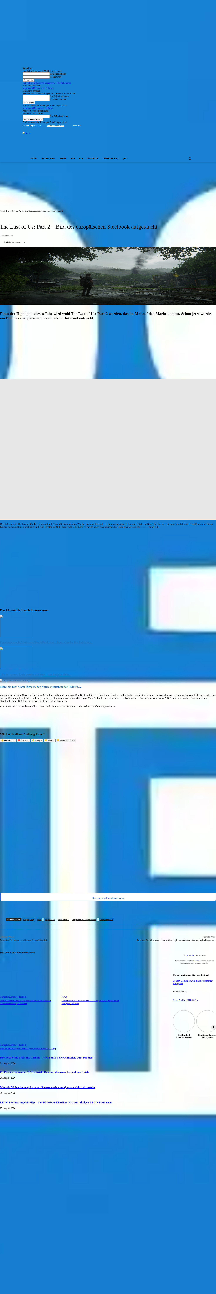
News (2, 211)
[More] (139, 910)
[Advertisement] (108, 184)
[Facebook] (175, 125)
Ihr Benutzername (58, 74)
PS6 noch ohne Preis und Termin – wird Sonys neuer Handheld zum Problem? (47, 1057)
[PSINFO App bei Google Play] (108, 790)
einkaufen (190, 955)
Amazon (197, 960)
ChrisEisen (10, 242)
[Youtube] (192, 125)
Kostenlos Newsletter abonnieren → (108, 898)
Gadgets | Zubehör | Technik (13, 997)
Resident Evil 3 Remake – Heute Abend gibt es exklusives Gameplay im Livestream (176, 940)
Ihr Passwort (55, 77)
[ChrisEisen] (2, 242)
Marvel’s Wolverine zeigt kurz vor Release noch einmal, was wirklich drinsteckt (47, 1087)
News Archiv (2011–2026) (185, 1000)
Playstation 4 (50, 920)
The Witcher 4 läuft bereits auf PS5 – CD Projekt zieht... (35, 674)
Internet (144, 526)
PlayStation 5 (63, 920)
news (39, 920)
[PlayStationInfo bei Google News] (108, 870)
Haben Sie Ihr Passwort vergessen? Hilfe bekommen (46, 83)
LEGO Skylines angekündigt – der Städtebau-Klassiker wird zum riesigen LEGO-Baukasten (56, 1102)
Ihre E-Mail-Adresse (59, 96)
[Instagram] (179, 125)
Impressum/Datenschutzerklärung (37, 88)
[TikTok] (183, 125)
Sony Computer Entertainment (84, 920)
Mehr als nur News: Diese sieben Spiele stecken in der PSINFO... (41, 686)
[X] (187, 125)
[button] (190, 158)
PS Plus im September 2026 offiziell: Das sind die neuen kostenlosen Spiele (44, 1072)
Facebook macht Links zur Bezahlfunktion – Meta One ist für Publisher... (46, 642)
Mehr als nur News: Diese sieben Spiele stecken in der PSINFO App (28, 1049)
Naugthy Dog (28, 920)
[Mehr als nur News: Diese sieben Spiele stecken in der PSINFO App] (20, 680)
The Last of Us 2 (106, 920)
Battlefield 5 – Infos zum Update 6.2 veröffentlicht (24, 940)
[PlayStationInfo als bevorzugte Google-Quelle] (37, 889)
